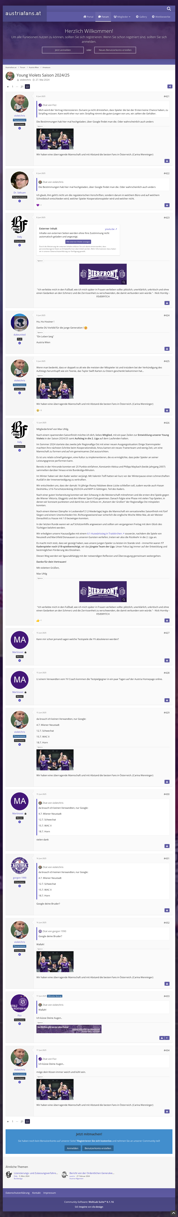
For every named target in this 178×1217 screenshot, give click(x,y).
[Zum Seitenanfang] (173, 1213)
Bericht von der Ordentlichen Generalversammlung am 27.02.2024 (106, 1173)
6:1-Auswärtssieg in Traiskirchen (104, 533)
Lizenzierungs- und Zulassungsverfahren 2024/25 (40, 1173)
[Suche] (168, 9)
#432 (167, 922)
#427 (167, 632)
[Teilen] (169, 86)
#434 (167, 1050)
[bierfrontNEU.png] (103, 274)
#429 (167, 712)
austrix (72, 1176)
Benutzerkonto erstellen (98, 1148)
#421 (167, 96)
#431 (167, 858)
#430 (167, 794)
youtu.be (110, 229)
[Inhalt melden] (167, 161)
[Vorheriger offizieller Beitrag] (167, 1038)
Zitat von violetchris (53, 182)
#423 (167, 217)
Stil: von (89, 1206)
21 (22, 86)
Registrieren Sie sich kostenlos (94, 1140)
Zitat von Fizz (49, 105)
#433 (167, 996)
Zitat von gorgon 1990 (54, 931)
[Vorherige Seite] (8, 86)
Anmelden (72, 1148)
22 (27, 86)
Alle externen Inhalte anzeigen (78, 242)
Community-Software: (89, 1201)
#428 (167, 672)
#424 (167, 315)
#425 (167, 361)
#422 (167, 173)
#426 (167, 422)
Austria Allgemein (76, 1178)
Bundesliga (18, 1178)
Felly (15, 1176)
